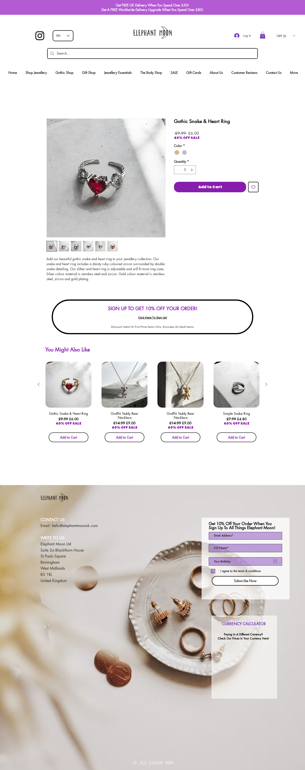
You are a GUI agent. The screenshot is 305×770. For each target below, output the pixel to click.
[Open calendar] (275, 561)
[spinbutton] (185, 170)
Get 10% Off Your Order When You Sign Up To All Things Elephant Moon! (242, 526)
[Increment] (192, 170)
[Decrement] (178, 170)
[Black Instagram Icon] (40, 36)
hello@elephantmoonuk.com (75, 525)
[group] (152, 403)
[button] (262, 35)
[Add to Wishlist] (253, 187)
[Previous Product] (38, 384)
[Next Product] (266, 384)
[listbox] (286, 36)
